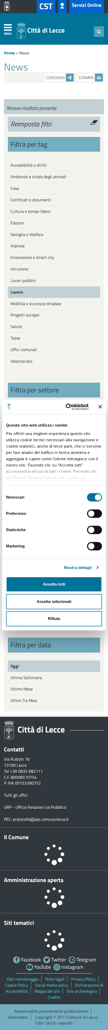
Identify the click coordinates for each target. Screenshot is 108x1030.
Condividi (56, 77)
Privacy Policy (83, 979)
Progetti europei (24, 315)
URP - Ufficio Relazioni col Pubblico (35, 807)
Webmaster (18, 1017)
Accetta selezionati (54, 601)
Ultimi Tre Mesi (23, 700)
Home (9, 53)
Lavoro (16, 292)
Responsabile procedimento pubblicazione (51, 1011)
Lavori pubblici (23, 280)
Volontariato (21, 361)
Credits (54, 997)
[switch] (94, 513)
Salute (16, 326)
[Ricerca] (99, 31)
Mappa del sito (47, 991)
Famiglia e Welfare (26, 234)
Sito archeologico (82, 991)
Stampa (87, 77)
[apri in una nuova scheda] (8, 7)
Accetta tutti (54, 584)
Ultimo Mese (21, 689)
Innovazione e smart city (32, 257)
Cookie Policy (16, 985)
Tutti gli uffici (16, 795)
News (24, 53)
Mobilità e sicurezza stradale (35, 303)
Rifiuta (54, 618)
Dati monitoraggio (23, 979)
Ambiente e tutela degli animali (38, 176)
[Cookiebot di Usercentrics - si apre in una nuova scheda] (67, 406)
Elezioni (17, 223)
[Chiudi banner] (100, 407)
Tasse (15, 338)
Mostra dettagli (78, 567)
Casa (14, 188)
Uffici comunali (23, 349)
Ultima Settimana (26, 677)
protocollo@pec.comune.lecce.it (41, 819)
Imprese (17, 246)
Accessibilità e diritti (28, 165)
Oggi (14, 666)
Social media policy (51, 985)
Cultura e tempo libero (30, 211)
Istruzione (19, 269)
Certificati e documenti (30, 200)
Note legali (54, 979)
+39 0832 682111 (26, 771)
